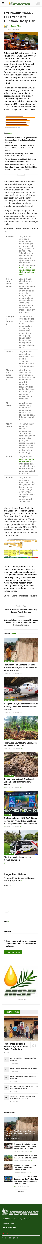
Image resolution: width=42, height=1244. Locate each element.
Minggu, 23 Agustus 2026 (12, 748)
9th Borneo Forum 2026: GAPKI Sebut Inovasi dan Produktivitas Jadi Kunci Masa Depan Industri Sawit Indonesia (21, 166)
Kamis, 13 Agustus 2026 (12, 826)
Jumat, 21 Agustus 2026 (12, 787)
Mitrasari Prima (16, 26)
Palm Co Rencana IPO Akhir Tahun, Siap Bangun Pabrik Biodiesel (24, 1087)
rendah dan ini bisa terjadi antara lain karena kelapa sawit (27, 271)
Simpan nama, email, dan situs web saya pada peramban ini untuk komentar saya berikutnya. (21, 943)
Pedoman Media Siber (9, 1227)
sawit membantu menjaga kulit (26, 460)
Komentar (8, 885)
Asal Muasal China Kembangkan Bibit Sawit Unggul (23, 1059)
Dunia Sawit (9, 661)
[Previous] (19, 175)
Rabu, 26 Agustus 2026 (12, 673)
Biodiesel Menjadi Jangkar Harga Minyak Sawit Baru (18, 858)
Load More (21, 1191)
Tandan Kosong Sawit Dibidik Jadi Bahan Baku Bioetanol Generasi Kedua (20, 160)
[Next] (23, 175)
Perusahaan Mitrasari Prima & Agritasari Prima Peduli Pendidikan (16, 1046)
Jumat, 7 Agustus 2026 (14, 29)
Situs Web (7, 931)
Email (6, 921)
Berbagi (8, 815)
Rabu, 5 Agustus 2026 (11, 863)
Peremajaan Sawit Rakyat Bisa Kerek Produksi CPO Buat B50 (19, 154)
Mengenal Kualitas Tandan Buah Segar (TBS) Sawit (23, 1077)
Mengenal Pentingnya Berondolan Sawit (23, 1068)
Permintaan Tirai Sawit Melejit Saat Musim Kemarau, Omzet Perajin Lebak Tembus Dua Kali (21, 139)
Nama (6, 912)
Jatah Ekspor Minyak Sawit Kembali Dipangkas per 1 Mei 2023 (22, 1097)
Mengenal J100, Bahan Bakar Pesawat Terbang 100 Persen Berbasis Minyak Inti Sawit (20, 147)
